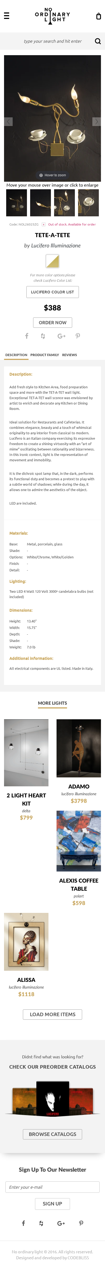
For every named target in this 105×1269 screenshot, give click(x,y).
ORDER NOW (52, 322)
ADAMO (78, 787)
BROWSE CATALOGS (52, 1134)
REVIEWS (69, 355)
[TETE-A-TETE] (16, 202)
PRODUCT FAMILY (44, 355)
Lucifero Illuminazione (56, 246)
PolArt (79, 896)
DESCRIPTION (16, 355)
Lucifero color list (52, 292)
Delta (26, 811)
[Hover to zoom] (52, 117)
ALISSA (26, 980)
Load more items (52, 1014)
